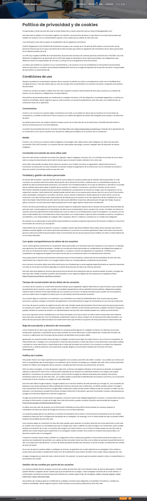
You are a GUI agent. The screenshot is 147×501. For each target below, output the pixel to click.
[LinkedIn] (124, 4)
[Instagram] (121, 4)
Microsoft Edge (44, 477)
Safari (118, 474)
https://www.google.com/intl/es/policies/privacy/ (41, 403)
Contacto (109, 4)
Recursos (92, 4)
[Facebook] (117, 4)
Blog (100, 4)
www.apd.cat (28, 349)
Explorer (112, 474)
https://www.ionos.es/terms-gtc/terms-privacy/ (41, 276)
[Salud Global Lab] (32, 4)
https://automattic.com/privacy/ (88, 129)
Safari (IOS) (26, 477)
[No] (145, 498)
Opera (34, 477)
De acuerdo (123, 498)
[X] (119, 4)
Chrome (105, 474)
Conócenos (81, 4)
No (130, 498)
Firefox (98, 474)
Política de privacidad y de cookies (109, 498)
